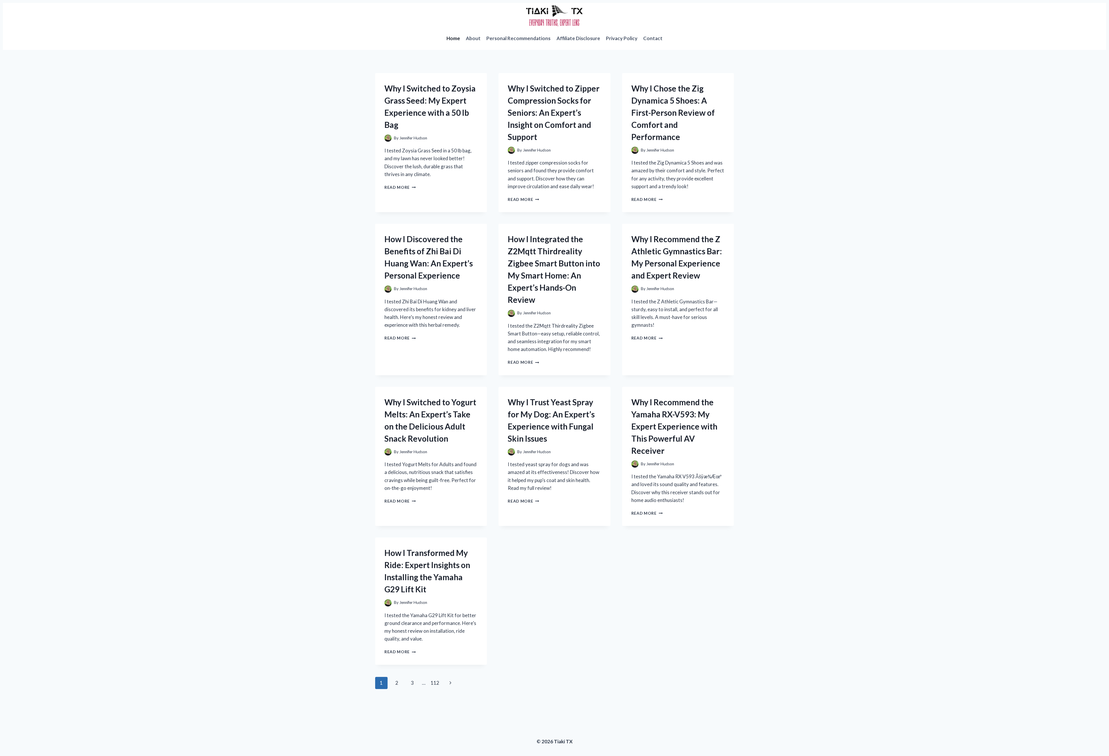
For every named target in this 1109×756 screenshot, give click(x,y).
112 (435, 683)
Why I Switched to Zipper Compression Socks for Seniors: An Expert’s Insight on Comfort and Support (554, 112)
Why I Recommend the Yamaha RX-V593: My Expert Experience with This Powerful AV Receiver (674, 426)
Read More (400, 187)
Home (453, 38)
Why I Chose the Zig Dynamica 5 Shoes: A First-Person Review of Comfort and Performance (673, 112)
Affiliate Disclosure (578, 38)
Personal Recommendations (518, 38)
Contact (653, 38)
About (473, 38)
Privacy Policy (621, 38)
